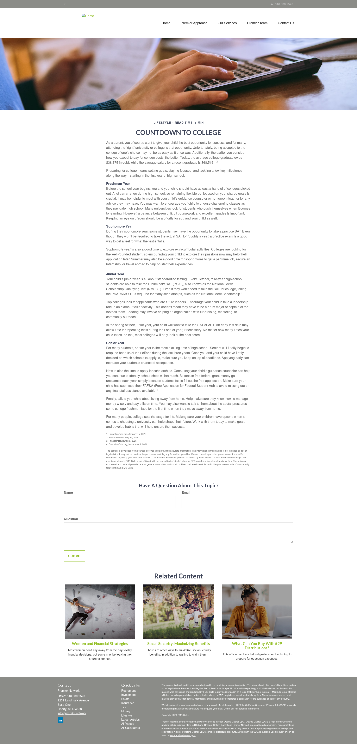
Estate (125, 699)
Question (71, 519)
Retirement (128, 690)
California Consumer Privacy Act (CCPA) (265, 705)
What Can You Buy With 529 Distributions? (257, 645)
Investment (128, 695)
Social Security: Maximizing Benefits (178, 643)
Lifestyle (126, 715)
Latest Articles (130, 719)
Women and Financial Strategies (100, 643)
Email (186, 492)
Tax (123, 707)
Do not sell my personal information (241, 708)
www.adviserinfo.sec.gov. (183, 735)
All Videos (127, 723)
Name (68, 492)
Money (125, 711)
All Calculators (130, 728)
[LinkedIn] (65, 4)
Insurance (127, 703)
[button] (194, 23)
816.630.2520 (284, 4)
